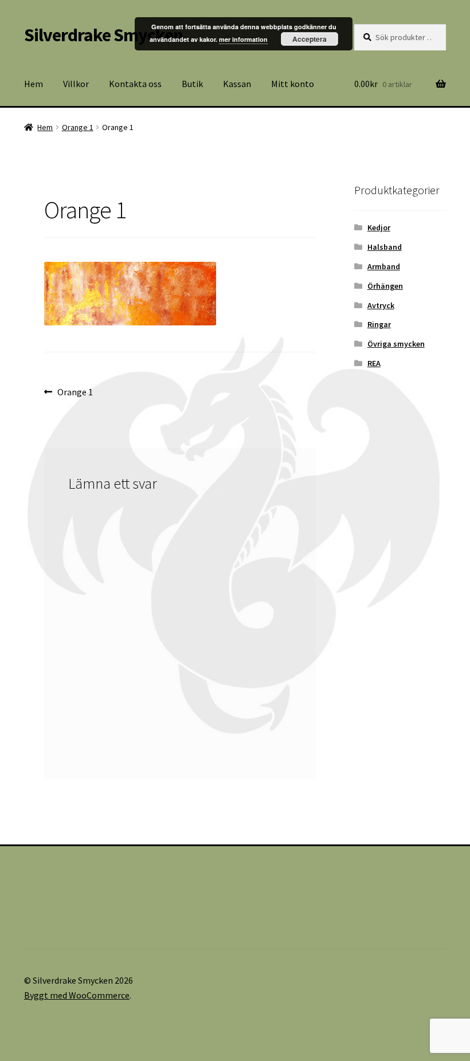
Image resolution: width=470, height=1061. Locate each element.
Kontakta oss (135, 83)
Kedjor (378, 227)
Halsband (384, 247)
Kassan (237, 83)
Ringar (379, 324)
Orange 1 (77, 127)
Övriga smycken (396, 344)
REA (374, 363)
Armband (383, 266)
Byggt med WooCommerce (77, 995)
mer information (243, 39)
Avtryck (380, 305)
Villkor (76, 83)
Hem (33, 83)
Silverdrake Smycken (103, 34)
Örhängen (385, 286)
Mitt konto (292, 83)
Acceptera (309, 39)
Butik (192, 83)
